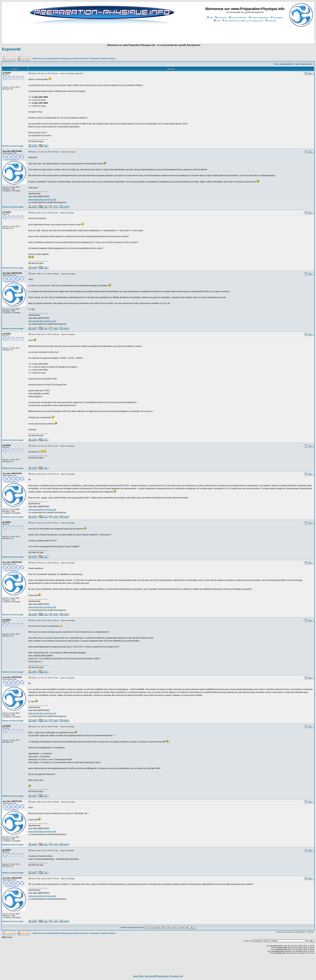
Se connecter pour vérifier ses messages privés (244, 21)
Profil (218, 21)
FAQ (211, 18)
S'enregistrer (278, 18)
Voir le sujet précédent (283, 64)
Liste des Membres (239, 18)
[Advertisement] (98, 34)
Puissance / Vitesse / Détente (103, 58)
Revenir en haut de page (12, 146)
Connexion (272, 21)
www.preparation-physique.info (42, 199)
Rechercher (222, 18)
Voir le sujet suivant (304, 64)
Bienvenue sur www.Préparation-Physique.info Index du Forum (60, 58)
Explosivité (11, 49)
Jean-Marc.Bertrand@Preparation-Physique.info (158, 976)
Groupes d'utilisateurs (260, 18)
